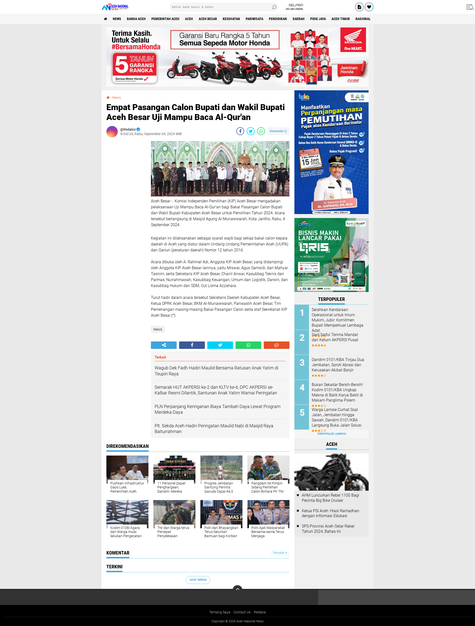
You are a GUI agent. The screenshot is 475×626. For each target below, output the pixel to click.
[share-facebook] (240, 131)
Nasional (363, 19)
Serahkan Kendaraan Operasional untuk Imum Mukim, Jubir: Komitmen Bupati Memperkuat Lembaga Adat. (337, 320)
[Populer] (369, 7)
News (117, 19)
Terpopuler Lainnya (331, 433)
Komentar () (278, 131)
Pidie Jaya (318, 19)
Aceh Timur (341, 19)
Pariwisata (254, 19)
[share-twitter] (251, 131)
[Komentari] (276, 345)
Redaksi (260, 612)
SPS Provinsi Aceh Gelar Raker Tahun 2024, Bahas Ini (328, 529)
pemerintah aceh (165, 19)
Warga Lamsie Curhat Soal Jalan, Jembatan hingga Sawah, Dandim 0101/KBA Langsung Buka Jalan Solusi (336, 417)
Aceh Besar (208, 19)
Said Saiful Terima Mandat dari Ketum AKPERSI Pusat (335, 337)
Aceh (189, 19)
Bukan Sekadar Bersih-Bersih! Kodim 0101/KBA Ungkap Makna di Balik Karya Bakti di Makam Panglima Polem (337, 392)
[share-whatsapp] (261, 131)
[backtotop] (237, 590)
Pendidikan (278, 19)
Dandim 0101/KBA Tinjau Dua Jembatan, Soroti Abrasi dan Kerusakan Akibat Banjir (338, 364)
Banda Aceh (136, 19)
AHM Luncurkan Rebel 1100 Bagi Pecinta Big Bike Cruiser (330, 498)
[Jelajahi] (469, 6)
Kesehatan (231, 19)
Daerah (299, 19)
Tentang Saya (219, 612)
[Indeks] (359, 7)
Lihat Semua (198, 579)
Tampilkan (279, 552)
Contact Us (242, 612)
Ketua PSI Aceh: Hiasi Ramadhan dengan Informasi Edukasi (330, 513)
